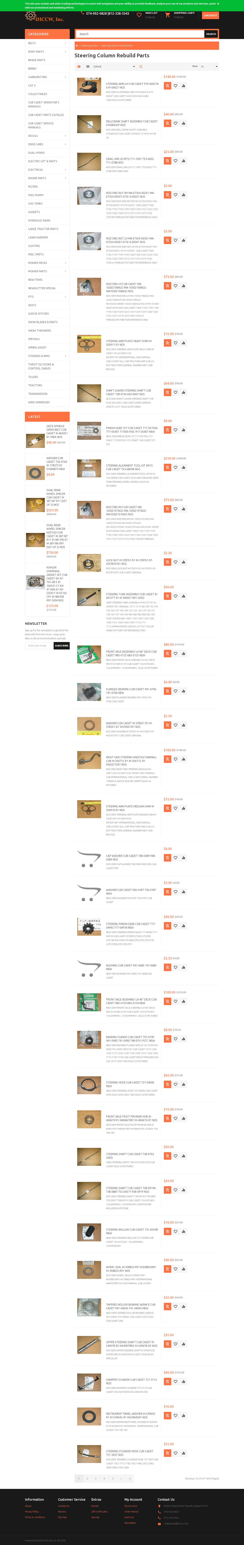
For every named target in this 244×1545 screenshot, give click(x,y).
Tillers (33, 376)
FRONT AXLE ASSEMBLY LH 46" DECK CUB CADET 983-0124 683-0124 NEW (131, 1001)
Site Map (62, 1517)
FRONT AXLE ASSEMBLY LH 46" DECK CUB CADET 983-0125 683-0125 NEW (131, 653)
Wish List (129, 1517)
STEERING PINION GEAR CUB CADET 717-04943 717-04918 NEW (131, 925)
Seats (32, 305)
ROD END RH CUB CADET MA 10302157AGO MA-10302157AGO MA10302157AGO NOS (126, 511)
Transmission (37, 393)
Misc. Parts (36, 254)
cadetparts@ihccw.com (176, 1523)
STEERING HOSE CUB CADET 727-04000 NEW (130, 1084)
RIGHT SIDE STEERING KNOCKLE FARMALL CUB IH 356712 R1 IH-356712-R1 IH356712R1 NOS (131, 761)
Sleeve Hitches (38, 313)
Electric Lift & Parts (42, 161)
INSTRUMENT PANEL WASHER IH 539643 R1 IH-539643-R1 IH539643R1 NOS (130, 1415)
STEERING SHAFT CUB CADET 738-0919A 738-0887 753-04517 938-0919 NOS (131, 1190)
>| (130, 1478)
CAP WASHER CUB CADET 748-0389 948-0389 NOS (131, 857)
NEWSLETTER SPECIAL (42, 288)
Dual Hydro (36, 152)
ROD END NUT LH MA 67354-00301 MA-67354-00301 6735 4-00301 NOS (130, 240)
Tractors (35, 385)
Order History (131, 1511)
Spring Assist (37, 347)
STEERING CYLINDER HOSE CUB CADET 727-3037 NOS (129, 1453)
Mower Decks (37, 262)
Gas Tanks (35, 203)
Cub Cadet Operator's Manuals (43, 104)
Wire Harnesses (39, 402)
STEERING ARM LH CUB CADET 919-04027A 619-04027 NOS (132, 85)
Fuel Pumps (35, 195)
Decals (33, 135)
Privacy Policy (32, 1511)
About (28, 1506)
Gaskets (34, 212)
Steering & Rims (39, 355)
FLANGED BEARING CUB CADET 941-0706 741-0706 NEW (131, 691)
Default (97, 66)
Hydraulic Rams (39, 220)
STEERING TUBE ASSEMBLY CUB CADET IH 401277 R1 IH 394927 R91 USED (131, 596)
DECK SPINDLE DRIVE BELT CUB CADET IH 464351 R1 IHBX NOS (57, 431)
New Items (35, 279)
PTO (31, 296)
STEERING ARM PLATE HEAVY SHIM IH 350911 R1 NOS (129, 343)
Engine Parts (37, 178)
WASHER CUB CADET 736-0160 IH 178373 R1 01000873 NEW (56, 464)
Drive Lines (35, 144)
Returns (62, 1511)
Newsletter (130, 1523)
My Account (130, 1506)
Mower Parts (37, 271)
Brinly (32, 68)
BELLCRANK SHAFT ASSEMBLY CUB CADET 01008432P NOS (132, 123)
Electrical (35, 169)
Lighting (34, 245)
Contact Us (64, 1506)
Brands (95, 1506)
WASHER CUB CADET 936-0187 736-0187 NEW (131, 891)
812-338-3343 (119, 13)
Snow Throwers (39, 330)
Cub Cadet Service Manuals (41, 125)
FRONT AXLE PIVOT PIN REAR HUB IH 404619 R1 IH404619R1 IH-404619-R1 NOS (131, 1118)
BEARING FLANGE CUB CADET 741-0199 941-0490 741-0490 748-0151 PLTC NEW (130, 1038)
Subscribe (61, 645)
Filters (33, 186)
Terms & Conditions (35, 1517)
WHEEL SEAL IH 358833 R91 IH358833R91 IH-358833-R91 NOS (131, 1269)
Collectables (37, 93)
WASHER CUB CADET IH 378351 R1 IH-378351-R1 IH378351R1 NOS (129, 725)
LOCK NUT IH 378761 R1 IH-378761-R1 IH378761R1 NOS (129, 562)
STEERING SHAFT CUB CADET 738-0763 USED (130, 1156)
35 (202, 66)
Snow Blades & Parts (43, 322)
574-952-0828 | (97, 13)
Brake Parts (36, 60)
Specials (34, 339)
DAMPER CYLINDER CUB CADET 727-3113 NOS (131, 1381)
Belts (32, 43)
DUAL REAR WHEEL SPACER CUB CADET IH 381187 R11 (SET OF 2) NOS (56, 497)
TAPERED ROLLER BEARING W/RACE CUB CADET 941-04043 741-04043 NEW (131, 1306)
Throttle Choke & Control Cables (41, 366)
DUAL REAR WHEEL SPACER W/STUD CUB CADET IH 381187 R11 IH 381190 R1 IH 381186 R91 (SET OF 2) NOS (57, 536)
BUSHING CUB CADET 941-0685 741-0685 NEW (131, 967)
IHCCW (41, 1540)
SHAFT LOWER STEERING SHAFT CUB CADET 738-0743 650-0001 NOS (128, 392)
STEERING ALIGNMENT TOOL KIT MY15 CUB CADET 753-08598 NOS (129, 467)
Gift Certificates (99, 1511)
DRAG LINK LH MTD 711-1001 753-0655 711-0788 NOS (130, 160)
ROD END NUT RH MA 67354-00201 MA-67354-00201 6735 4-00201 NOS (130, 194)
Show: (195, 66)
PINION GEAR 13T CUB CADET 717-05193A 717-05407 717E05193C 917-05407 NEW (132, 430)
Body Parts (36, 51)
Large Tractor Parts (43, 228)
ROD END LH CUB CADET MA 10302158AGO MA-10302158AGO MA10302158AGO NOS (126, 287)
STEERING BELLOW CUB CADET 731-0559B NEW (132, 1231)
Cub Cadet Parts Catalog (46, 114)
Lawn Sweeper (38, 237)
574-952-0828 (171, 1511)
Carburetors (37, 77)
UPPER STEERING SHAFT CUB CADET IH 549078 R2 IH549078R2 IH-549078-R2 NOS (131, 1344)
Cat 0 (32, 85)
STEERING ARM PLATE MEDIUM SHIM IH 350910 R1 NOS (130, 808)
